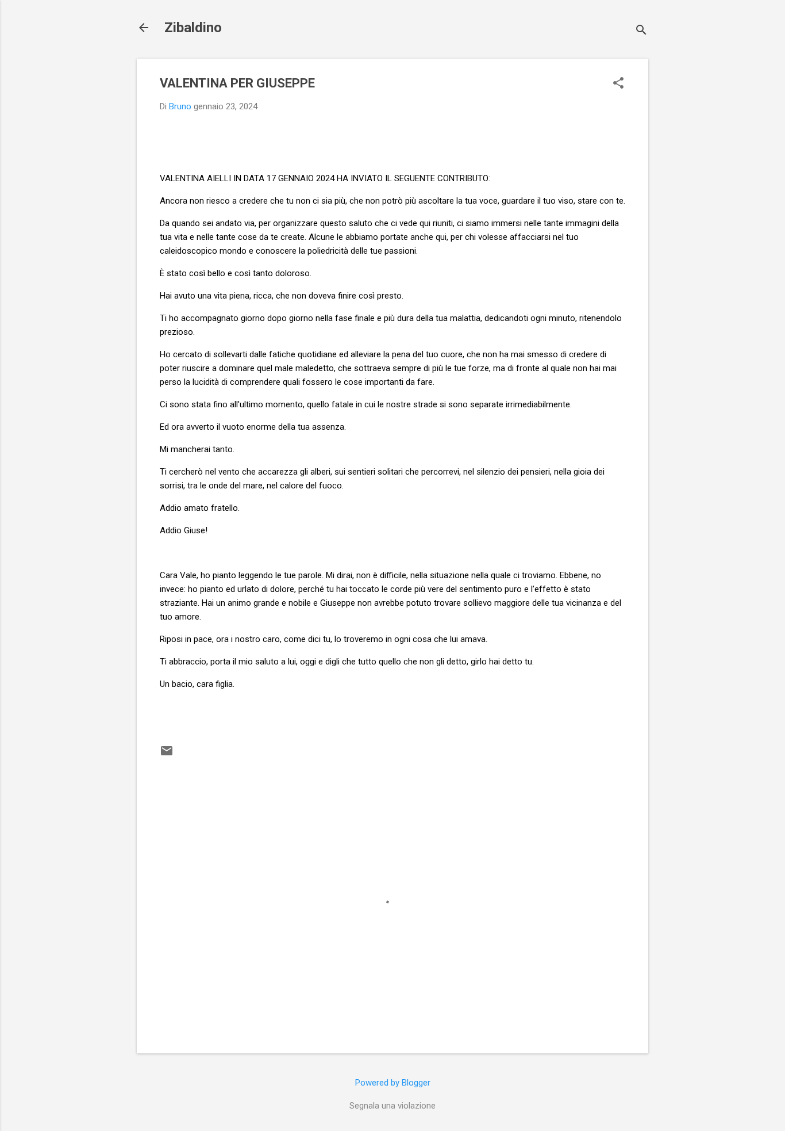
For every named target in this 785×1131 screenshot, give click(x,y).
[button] (618, 84)
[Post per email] (167, 755)
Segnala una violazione (392, 1106)
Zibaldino (193, 28)
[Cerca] (641, 31)
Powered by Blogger (392, 1082)
